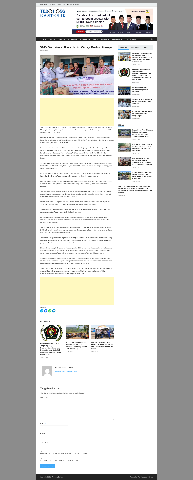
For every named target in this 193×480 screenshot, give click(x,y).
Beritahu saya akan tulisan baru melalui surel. (59, 461)
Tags (146, 47)
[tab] (123, 47)
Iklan (64, 5)
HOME (44, 39)
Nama (43, 424)
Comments (135, 47)
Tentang (52, 5)
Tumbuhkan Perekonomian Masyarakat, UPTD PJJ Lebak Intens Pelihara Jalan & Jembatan (141, 175)
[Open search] (151, 39)
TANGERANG (72, 39)
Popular (123, 47)
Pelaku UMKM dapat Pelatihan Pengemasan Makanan (140, 89)
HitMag (150, 477)
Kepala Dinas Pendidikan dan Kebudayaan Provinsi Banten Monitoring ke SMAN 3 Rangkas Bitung (142, 133)
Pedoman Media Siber (73, 5)
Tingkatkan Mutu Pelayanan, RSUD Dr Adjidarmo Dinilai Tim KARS (142, 102)
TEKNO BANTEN (117, 39)
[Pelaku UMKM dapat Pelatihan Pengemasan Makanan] (124, 88)
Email (43, 433)
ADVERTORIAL (131, 39)
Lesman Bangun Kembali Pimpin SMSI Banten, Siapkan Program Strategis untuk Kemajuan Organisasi (142, 161)
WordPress (141, 477)
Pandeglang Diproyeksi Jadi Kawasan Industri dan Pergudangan (142, 113)
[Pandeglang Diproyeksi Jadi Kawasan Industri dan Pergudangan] (124, 112)
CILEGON (62, 39)
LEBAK (95, 39)
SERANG (52, 39)
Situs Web (44, 442)
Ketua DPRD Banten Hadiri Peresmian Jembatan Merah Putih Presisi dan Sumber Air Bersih (102, 345)
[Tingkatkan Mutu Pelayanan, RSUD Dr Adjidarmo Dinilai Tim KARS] (124, 100)
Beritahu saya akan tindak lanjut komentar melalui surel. (64, 454)
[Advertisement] (77, 112)
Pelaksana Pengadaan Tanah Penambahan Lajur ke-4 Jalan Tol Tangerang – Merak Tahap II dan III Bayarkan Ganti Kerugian (142, 57)
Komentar (44, 397)
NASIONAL (105, 39)
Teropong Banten (57, 477)
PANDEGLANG (85, 39)
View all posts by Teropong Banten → (67, 371)
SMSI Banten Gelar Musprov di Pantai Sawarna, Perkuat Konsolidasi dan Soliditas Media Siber (142, 147)
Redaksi (59, 5)
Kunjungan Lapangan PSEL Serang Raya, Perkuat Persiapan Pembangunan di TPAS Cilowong (76, 345)
